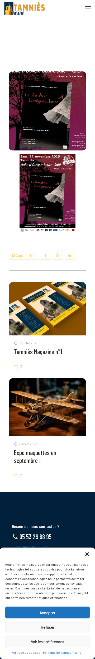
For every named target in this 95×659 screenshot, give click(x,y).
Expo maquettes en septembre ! (35, 456)
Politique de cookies (25, 652)
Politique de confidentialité (62, 652)
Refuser (47, 627)
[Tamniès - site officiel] (24, 7)
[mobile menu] (87, 7)
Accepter (47, 612)
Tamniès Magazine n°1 (38, 351)
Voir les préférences (47, 641)
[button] (87, 554)
